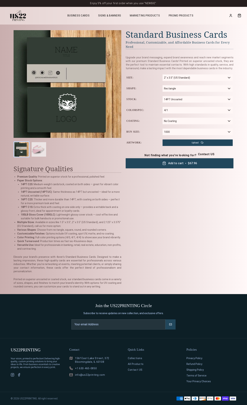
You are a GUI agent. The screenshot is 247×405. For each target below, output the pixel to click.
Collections (135, 358)
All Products (135, 364)
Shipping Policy (195, 369)
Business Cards (78, 15)
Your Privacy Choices (198, 381)
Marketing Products (145, 15)
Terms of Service (196, 375)
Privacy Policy (194, 358)
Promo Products (181, 15)
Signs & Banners (109, 15)
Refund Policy (194, 364)
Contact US (206, 154)
